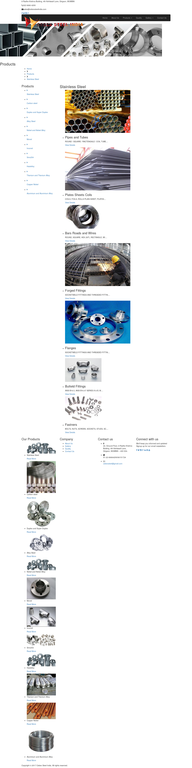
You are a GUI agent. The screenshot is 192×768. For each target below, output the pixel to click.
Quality (139, 17)
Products (127, 17)
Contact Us (161, 17)
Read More (31, 458)
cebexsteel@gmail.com (112, 463)
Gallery (149, 17)
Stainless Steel (33, 79)
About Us (115, 17)
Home (105, 17)
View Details (70, 145)
